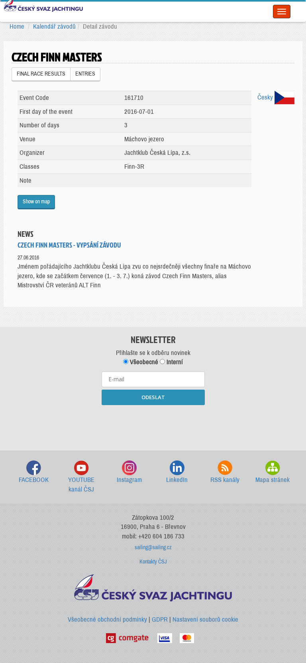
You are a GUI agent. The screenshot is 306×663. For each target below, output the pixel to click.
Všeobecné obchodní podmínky (107, 619)
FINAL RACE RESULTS (41, 74)
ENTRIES (85, 74)
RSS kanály (224, 479)
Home (17, 26)
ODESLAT (153, 397)
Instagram (129, 479)
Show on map (36, 202)
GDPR (160, 619)
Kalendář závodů (54, 26)
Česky (266, 97)
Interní (174, 362)
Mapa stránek (272, 479)
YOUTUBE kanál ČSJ (81, 484)
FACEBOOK (34, 479)
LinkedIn (177, 479)
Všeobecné (143, 362)
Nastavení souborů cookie (205, 619)
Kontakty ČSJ (153, 562)
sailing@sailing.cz (153, 547)
